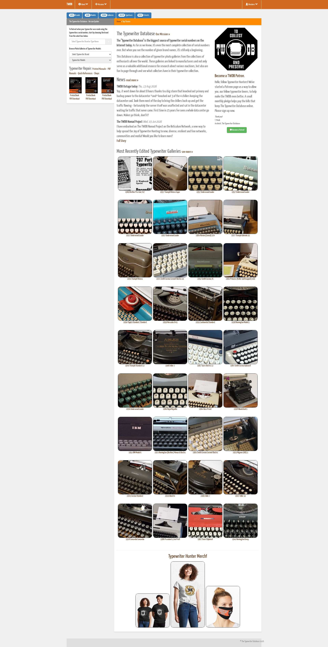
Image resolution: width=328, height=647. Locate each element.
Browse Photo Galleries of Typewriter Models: (85, 49)
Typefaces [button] (126, 15)
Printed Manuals (99, 69)
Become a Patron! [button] (238, 130)
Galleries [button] (108, 15)
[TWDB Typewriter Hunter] (152, 611)
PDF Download (74, 99)
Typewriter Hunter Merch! (187, 556)
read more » (132, 80)
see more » (187, 151)
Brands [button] (75, 15)
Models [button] (91, 15)
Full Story (121, 141)
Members (251, 4)
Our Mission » (163, 34)
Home (119, 22)
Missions (101, 4)
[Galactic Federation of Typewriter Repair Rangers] (188, 594)
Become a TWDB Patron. (230, 76)
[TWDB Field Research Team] (223, 607)
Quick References (85, 73)
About (83, 4)
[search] (90, 54)
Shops (96, 73)
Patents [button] (144, 15)
